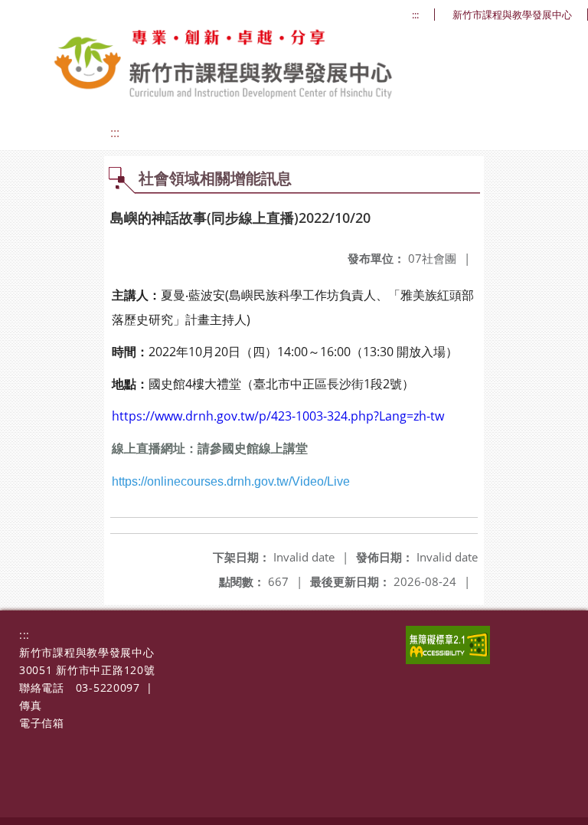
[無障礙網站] (448, 660)
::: (415, 14)
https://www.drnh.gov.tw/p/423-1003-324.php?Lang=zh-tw (278, 416)
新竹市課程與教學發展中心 (512, 14)
